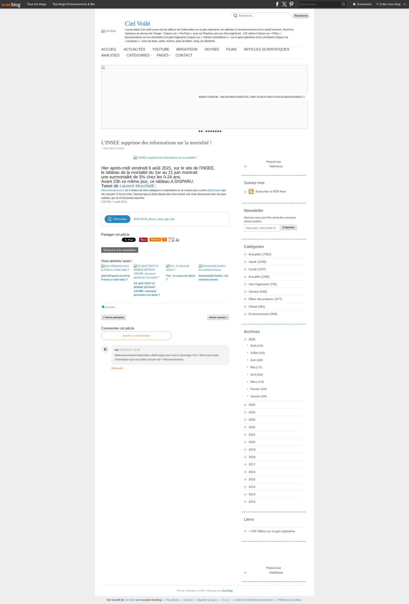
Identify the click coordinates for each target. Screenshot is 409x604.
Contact (184, 55)
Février (255, 389)
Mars (253, 381)
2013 (252, 494)
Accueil (109, 49)
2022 (252, 427)
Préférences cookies (289, 599)
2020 (252, 442)
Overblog (227, 590)
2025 (252, 404)
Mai (252, 367)
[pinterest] (291, 4)
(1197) (257, 269)
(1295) (257, 261)
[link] (114, 201)
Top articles (172, 599)
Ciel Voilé (137, 23)
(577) (265, 299)
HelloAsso (276, 166)
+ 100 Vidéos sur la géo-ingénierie (272, 531)
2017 (252, 464)
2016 (252, 472)
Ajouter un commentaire (136, 335)
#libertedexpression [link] (112, 190)
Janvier (255, 396)
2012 (252, 501)
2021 (252, 434)
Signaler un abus (207, 599)
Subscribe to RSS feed (270, 191)
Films (231, 49)
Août (253, 345)
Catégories (138, 55)
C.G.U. (226, 599)
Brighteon (186, 49)
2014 (252, 486)
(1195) (259, 276)
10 (221, 131)
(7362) (260, 254)
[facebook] (277, 4)
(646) (258, 291)
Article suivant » (218, 317)
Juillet (254, 352)
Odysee (211, 49)
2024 (252, 412)
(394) (263, 314)
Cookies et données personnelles (253, 599)
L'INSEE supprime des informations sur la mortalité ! (156, 142)
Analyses (110, 55)
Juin (253, 360)
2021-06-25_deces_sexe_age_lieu (154, 219)
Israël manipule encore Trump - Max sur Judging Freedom (262, 96)
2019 (252, 449)
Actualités (134, 49)
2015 (252, 479)
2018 (252, 457)
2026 (252, 339)
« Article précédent (113, 317)
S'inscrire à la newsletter (119, 250)
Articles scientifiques (266, 49)
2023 (252, 419)
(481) (257, 306)
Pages (162, 55)
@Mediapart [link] (214, 190)
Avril (253, 374)
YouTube (160, 49)
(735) (263, 284)
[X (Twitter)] (284, 4)
